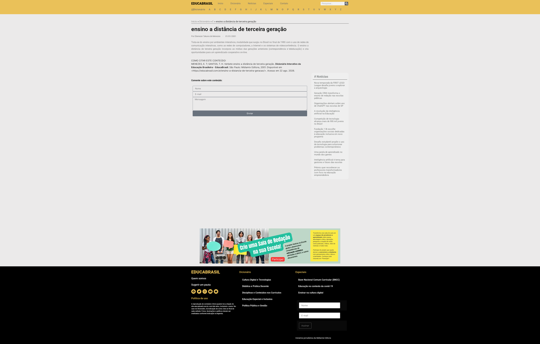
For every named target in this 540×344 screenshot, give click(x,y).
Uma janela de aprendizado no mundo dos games (328, 153)
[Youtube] (210, 291)
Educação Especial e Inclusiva (257, 299)
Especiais (268, 3)
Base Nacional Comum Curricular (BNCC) (319, 279)
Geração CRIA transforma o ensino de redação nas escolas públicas (328, 95)
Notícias (252, 3)
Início (220, 3)
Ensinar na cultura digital (310, 292)
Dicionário (235, 3)
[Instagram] (204, 291)
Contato (284, 3)
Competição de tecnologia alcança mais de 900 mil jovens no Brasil (329, 121)
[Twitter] (199, 291)
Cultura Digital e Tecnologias (256, 279)
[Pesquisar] (346, 3)
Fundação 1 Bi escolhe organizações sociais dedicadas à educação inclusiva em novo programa (329, 133)
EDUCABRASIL (202, 3)
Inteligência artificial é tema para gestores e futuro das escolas (329, 161)
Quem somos (198, 278)
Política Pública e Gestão (254, 305)
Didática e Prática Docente (255, 286)
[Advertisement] (330, 53)
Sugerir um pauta (201, 284)
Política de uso (199, 298)
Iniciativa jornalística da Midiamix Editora (313, 338)
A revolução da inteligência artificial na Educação (327, 112)
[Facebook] (193, 291)
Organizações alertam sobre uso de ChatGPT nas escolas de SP (329, 104)
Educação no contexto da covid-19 (315, 286)
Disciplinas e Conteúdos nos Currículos (261, 292)
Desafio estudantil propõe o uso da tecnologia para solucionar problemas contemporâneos (329, 144)
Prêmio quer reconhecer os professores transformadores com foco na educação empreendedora (328, 171)
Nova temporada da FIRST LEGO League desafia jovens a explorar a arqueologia (329, 85)
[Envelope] (216, 291)
